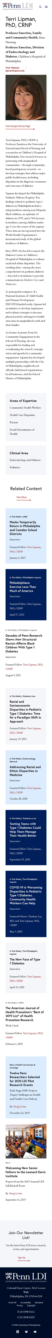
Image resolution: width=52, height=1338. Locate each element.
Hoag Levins (19, 1106)
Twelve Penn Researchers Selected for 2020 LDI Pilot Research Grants (25, 1079)
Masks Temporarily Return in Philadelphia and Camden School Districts (25, 528)
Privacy (20, 1305)
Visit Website (12, 67)
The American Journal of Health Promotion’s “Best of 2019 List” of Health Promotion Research (25, 1014)
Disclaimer (39, 1302)
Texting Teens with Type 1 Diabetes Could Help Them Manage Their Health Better (25, 830)
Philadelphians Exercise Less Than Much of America (23, 587)
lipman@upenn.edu (15, 70)
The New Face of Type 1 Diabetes (25, 961)
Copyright (31, 1305)
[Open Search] (40, 7)
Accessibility (26, 1302)
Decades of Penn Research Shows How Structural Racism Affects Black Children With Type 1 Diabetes (24, 643)
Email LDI (12, 1302)
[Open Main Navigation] (46, 7)
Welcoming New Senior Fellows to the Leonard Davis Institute (26, 1172)
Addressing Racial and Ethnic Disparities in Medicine (25, 771)
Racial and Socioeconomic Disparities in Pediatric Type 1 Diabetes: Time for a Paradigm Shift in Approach (26, 711)
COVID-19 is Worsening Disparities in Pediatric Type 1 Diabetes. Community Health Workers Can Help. (26, 895)
